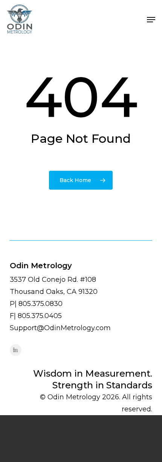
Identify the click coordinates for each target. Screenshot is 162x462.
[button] (151, 19)
